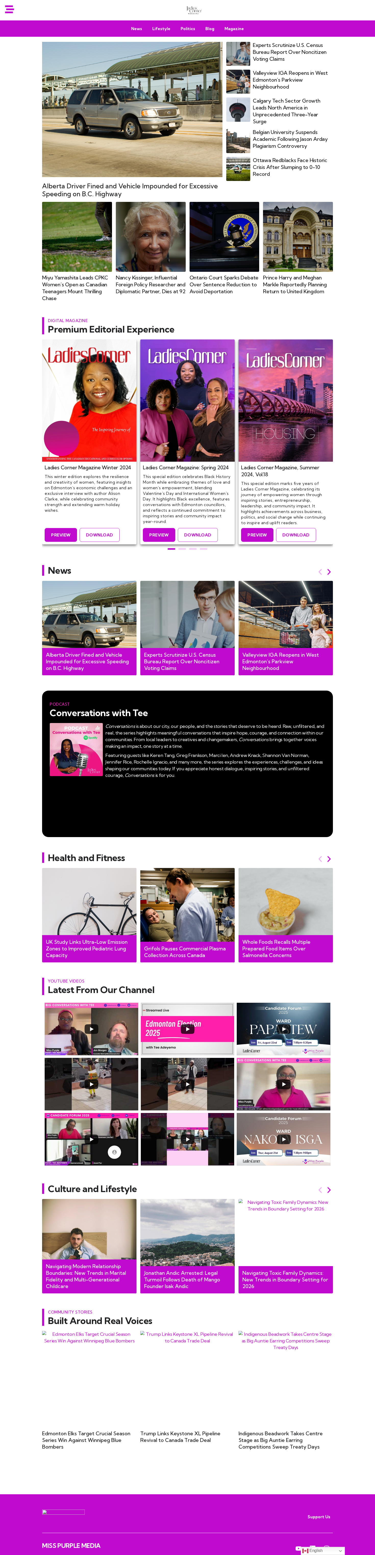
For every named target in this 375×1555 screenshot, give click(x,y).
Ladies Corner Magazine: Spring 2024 (186, 467)
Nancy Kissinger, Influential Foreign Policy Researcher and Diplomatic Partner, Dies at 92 (150, 284)
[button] (171, 549)
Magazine (234, 28)
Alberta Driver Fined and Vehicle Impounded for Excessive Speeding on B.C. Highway (87, 661)
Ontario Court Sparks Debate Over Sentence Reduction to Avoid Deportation (224, 284)
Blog (209, 28)
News (136, 28)
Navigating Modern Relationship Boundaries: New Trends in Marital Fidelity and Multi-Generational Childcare (86, 1276)
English (315, 1550)
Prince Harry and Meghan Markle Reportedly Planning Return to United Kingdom (295, 284)
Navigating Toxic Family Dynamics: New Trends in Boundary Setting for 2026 (285, 1279)
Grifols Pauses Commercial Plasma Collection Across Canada (185, 951)
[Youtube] (298, 1548)
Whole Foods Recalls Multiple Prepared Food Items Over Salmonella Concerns (276, 948)
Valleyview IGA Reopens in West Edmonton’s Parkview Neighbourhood (290, 80)
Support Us (319, 1516)
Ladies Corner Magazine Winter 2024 (88, 467)
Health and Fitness (86, 857)
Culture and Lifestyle (92, 1188)
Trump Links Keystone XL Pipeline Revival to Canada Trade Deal (180, 1436)
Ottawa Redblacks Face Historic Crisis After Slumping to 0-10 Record (290, 167)
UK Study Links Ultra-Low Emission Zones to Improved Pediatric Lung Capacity (87, 948)
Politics (188, 28)
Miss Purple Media (71, 1545)
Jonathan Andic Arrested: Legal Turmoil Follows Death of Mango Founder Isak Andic (182, 1279)
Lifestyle (161, 28)
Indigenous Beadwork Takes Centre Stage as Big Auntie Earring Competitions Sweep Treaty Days (281, 1440)
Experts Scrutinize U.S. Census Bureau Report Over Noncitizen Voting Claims (290, 52)
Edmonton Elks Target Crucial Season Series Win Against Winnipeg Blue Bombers (86, 1440)
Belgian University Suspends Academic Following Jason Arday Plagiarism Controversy (290, 139)
